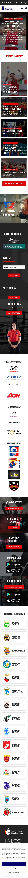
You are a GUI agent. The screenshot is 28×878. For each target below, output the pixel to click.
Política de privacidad (16, 876)
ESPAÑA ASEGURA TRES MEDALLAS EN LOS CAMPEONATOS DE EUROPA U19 (12, 149)
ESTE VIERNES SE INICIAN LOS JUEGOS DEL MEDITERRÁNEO (13, 132)
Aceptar (14, 864)
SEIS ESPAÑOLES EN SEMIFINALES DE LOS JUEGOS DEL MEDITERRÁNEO (13, 89)
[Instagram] (4, 3)
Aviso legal (23, 876)
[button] (25, 845)
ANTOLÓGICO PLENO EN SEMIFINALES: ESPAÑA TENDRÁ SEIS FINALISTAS (13, 23)
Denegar (14, 868)
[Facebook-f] (3, 3)
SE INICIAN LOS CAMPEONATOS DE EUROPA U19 (14, 173)
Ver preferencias (14, 872)
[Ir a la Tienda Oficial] (26, 8)
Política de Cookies (6, 876)
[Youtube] (6, 3)
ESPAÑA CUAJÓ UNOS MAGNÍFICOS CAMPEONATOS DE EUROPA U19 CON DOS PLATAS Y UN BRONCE (13, 110)
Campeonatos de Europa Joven (11, 143)
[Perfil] (25, 3)
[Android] (10, 3)
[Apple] (8, 3)
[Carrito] (21, 2)
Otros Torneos (18, 18)
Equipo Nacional (8, 18)
